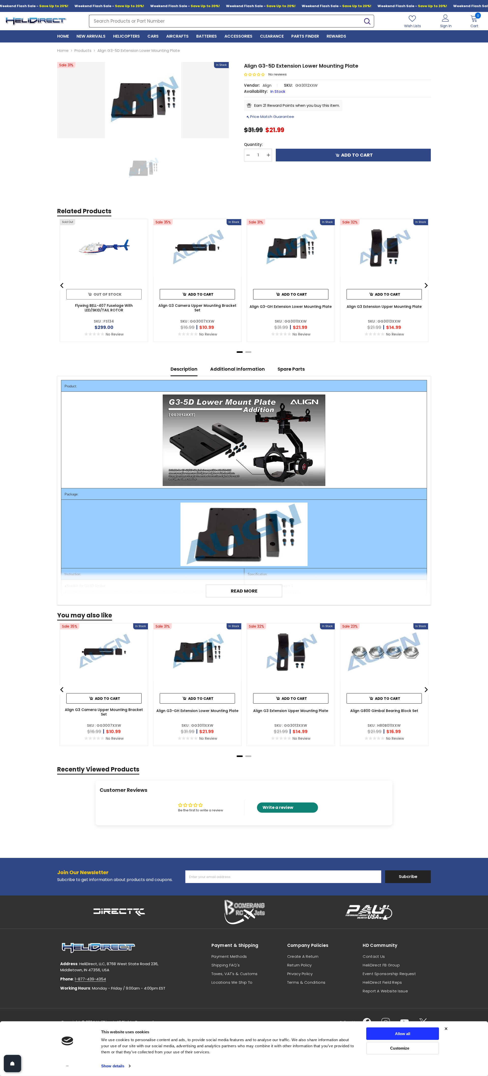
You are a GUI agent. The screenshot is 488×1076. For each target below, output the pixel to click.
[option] (143, 100)
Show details (112, 1066)
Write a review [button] (278, 807)
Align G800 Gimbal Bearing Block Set (384, 710)
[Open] (12, 1063)
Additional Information (237, 369)
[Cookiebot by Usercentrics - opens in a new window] (67, 1066)
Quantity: (253, 144)
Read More (244, 591)
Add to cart (357, 155)
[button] (256, 74)
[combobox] (225, 21)
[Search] (231, 21)
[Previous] (62, 285)
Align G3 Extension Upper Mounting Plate (384, 306)
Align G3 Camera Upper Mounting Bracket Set (197, 307)
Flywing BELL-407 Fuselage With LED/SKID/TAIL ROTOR (104, 307)
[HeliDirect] (119, 912)
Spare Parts (291, 369)
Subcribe (408, 877)
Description (184, 369)
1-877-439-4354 (90, 979)
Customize (399, 1048)
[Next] (426, 285)
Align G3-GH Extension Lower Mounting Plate (291, 306)
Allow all (402, 1034)
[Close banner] (446, 1028)
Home (63, 50)
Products (83, 50)
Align (267, 85)
